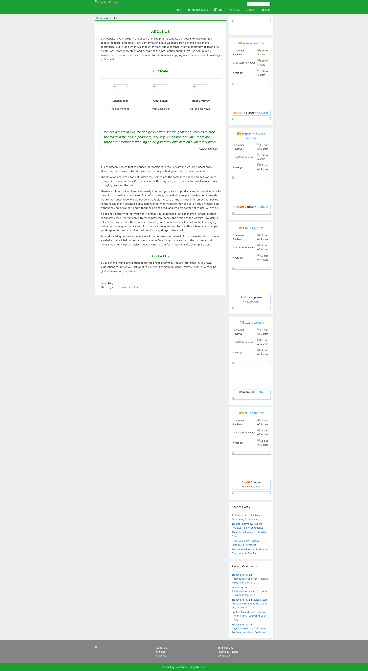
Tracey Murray (240, 574)
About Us (250, 10)
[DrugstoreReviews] (107, 1)
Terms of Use (234, 10)
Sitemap (161, 651)
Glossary (161, 655)
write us (201, 266)
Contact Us (265, 10)
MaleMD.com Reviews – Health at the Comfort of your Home (250, 603)
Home (178, 10)
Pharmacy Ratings (228, 651)
